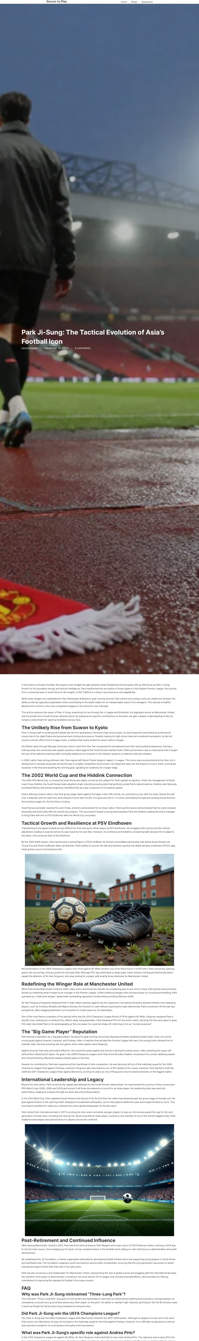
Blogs (134, 1)
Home (124, 1)
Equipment (147, 1)
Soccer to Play (56, 1)
